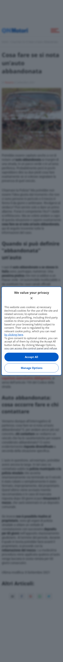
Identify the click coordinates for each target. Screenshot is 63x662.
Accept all (31, 357)
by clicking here (13, 334)
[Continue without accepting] (31, 298)
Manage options (31, 368)
